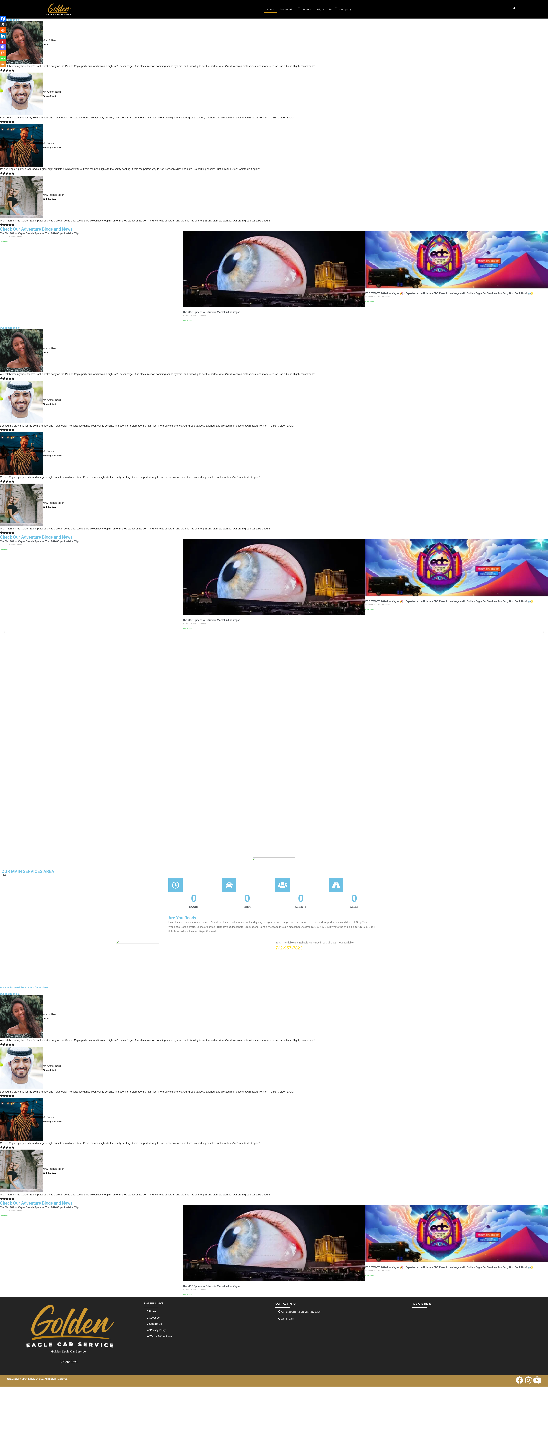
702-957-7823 (289, 908)
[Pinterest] (3, 41)
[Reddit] (3, 30)
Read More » (5, 242)
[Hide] (1, 70)
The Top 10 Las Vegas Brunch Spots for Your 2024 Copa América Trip (39, 233)
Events (307, 9)
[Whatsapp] (3, 58)
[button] (514, 8)
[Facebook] (3, 19)
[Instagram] (528, 1340)
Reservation (287, 9)
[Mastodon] (3, 47)
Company (346, 9)
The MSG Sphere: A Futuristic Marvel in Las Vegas (211, 312)
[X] (3, 24)
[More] (3, 64)
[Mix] (3, 53)
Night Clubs (324, 9)
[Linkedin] (3, 36)
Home (270, 9)
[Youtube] (537, 1340)
